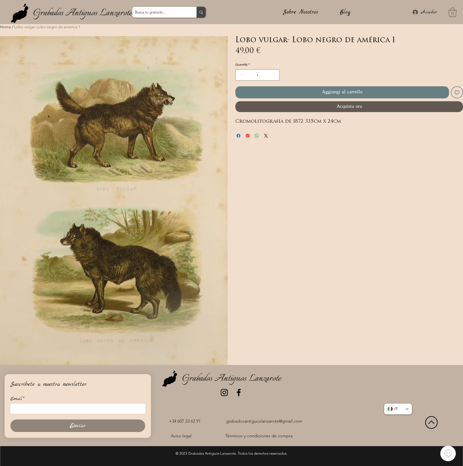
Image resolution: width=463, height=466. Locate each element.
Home (5, 27)
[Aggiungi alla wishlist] (457, 92)
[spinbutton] (257, 75)
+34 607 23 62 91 (185, 421)
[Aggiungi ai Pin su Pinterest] (248, 136)
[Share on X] (266, 136)
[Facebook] (239, 392)
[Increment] (275, 75)
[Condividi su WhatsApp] (257, 136)
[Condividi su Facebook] (238, 136)
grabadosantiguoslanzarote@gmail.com (264, 421)
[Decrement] (240, 75)
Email (17, 399)
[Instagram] (224, 392)
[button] (452, 12)
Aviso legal (181, 436)
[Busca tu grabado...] (201, 12)
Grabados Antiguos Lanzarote (82, 13)
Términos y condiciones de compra (259, 436)
